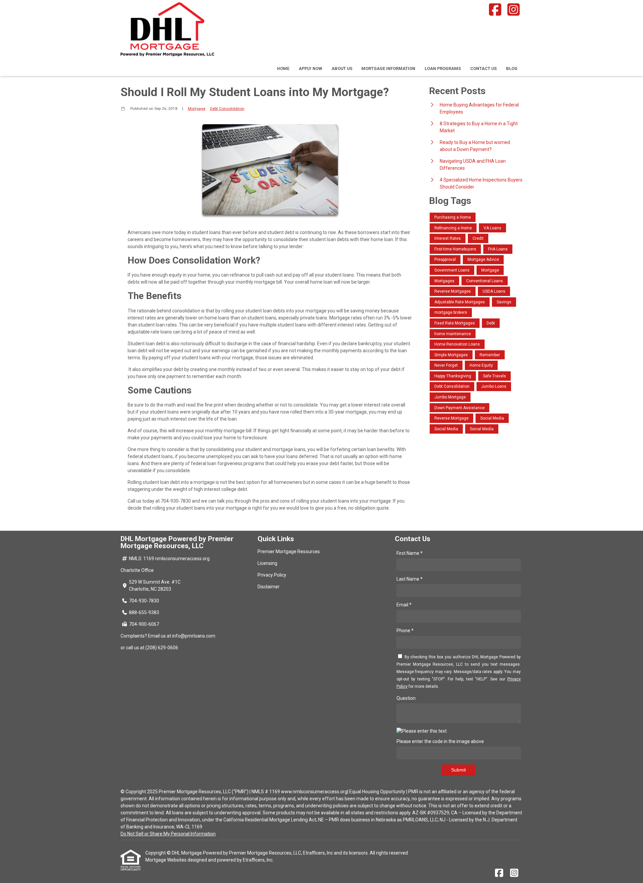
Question (406, 698)
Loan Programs (443, 68)
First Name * (410, 553)
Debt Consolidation (227, 108)
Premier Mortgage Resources (289, 551)
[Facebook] (495, 9)
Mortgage (196, 108)
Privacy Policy (272, 575)
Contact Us (483, 68)
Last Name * (410, 579)
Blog (511, 68)
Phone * (405, 630)
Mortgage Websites (166, 860)
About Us (342, 68)
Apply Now (310, 68)
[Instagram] (514, 9)
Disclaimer (269, 586)
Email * (404, 604)
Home (283, 68)
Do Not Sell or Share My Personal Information (168, 833)
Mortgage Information (388, 68)
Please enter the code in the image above (440, 741)
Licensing (267, 563)
